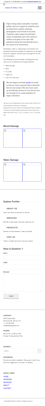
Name (5, 253)
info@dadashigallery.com (34, 1)
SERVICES (7, 382)
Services (12, 218)
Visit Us (11, 237)
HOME (5, 376)
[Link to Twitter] (36, 403)
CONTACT (7, 388)
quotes (28, 82)
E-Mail (5, 262)
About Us (12, 208)
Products (12, 227)
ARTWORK (7, 379)
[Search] (33, 7)
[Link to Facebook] (40, 403)
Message (6, 272)
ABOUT (6, 385)
